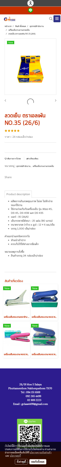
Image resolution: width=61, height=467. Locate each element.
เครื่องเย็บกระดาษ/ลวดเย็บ (43, 166)
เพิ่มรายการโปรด (14, 159)
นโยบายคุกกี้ (15, 455)
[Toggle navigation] (56, 18)
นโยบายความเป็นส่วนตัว (40, 452)
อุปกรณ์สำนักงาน (23, 166)
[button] (50, 19)
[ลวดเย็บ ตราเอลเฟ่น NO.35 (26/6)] (30, 67)
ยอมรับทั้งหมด (37, 461)
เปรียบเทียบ (33, 159)
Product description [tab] (18, 194)
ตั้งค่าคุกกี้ (21, 461)
